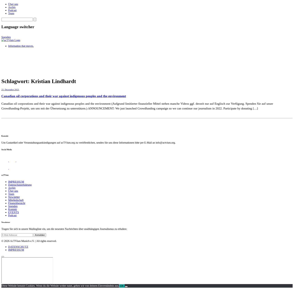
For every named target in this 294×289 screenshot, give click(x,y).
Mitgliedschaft (15, 200)
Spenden (6, 37)
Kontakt (12, 209)
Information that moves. (21, 46)
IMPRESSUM (16, 181)
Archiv (12, 7)
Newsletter (14, 197)
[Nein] (126, 286)
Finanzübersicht (16, 203)
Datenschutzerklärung (20, 184)
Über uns (13, 4)
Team (11, 13)
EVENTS (13, 212)
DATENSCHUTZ (18, 246)
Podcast (12, 10)
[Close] (2, 256)
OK (122, 286)
